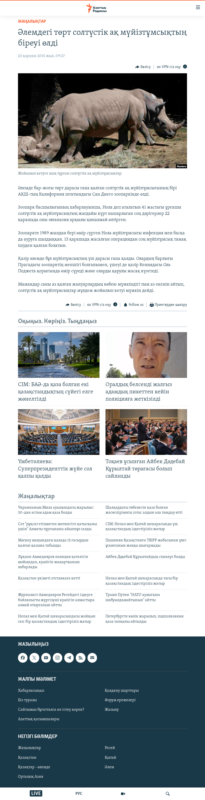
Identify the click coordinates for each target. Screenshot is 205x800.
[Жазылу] (92, 657)
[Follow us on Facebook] (23, 657)
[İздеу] (167, 793)
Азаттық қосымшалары (38, 719)
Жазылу (112, 710)
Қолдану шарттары (122, 691)
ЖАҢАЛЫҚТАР (32, 22)
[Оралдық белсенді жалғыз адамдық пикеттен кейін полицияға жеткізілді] (146, 355)
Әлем (109, 767)
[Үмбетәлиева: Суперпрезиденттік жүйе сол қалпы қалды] (59, 432)
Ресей (110, 748)
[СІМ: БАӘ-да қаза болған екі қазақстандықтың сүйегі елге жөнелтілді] (59, 355)
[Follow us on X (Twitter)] (34, 657)
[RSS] (80, 657)
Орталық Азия (30, 777)
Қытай (110, 758)
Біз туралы (27, 700)
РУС (79, 794)
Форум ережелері (120, 700)
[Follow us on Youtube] (46, 657)
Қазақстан (27, 758)
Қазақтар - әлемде (34, 767)
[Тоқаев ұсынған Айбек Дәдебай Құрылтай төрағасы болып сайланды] (146, 432)
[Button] (143, 67)
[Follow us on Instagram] (57, 657)
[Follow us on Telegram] (69, 657)
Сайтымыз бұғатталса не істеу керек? (51, 710)
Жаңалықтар (29, 748)
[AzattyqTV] (123, 793)
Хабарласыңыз (31, 691)
